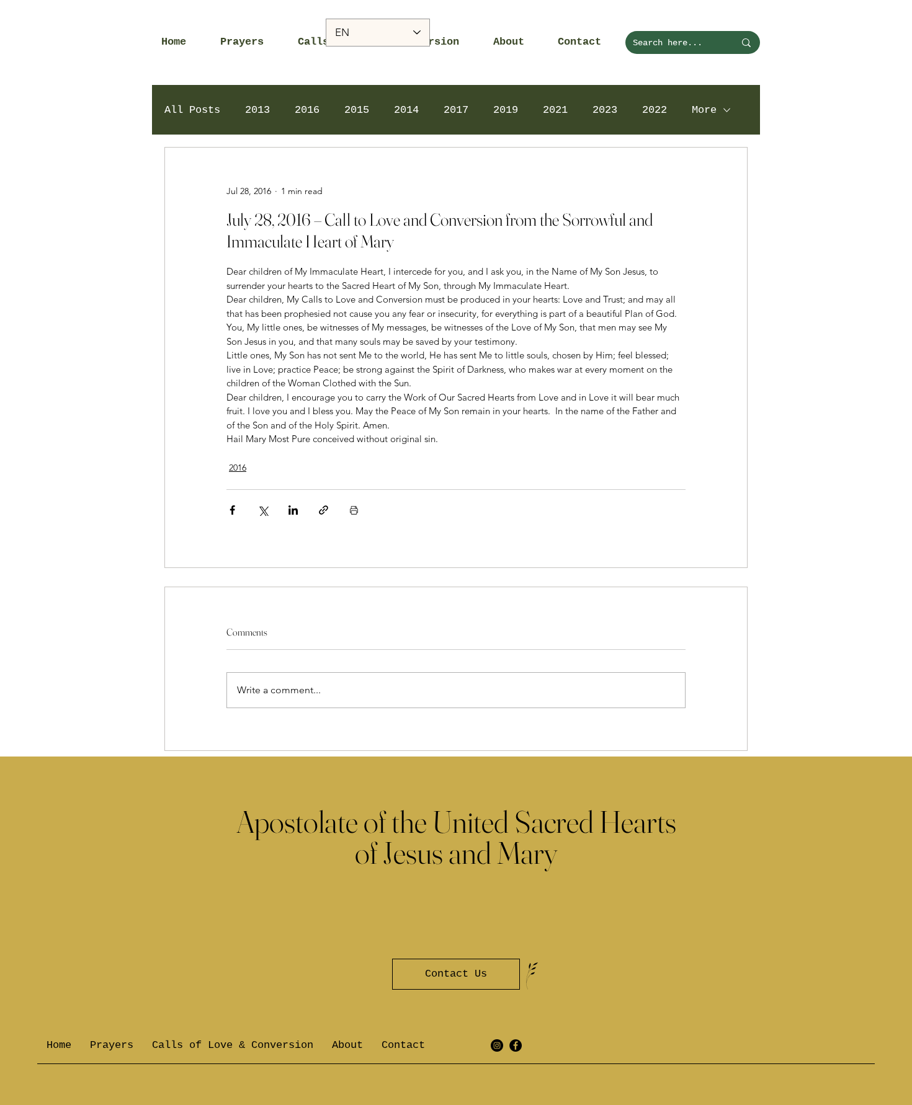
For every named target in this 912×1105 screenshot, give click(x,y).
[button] (249, 42)
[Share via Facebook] (232, 510)
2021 (555, 110)
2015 (356, 110)
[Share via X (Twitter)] (263, 510)
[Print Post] (354, 510)
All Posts (192, 110)
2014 (406, 110)
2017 (456, 110)
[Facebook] (515, 1045)
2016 (307, 110)
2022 (654, 110)
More (704, 110)
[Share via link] (323, 510)
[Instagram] (497, 1045)
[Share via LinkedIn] (293, 510)
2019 (505, 110)
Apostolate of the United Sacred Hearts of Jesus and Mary (456, 837)
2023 (604, 110)
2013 (257, 110)
